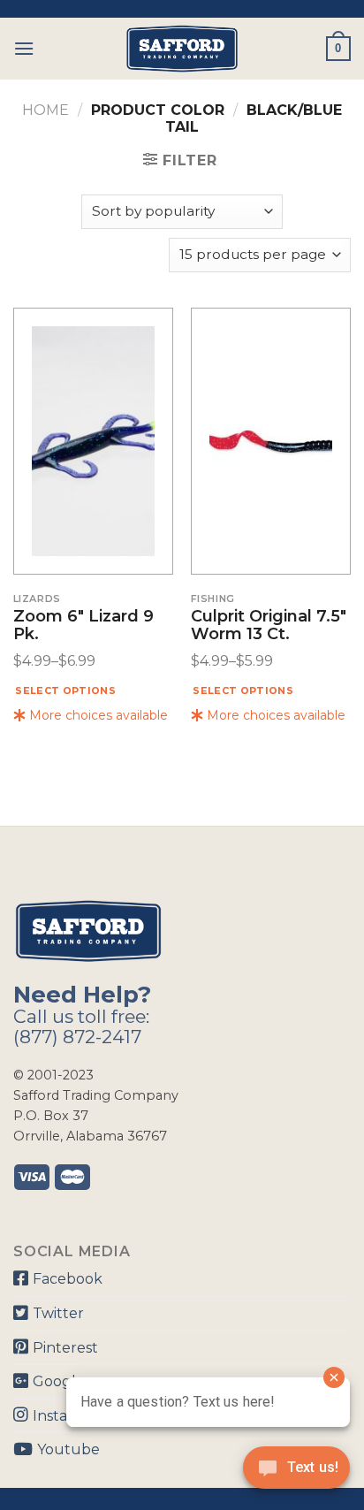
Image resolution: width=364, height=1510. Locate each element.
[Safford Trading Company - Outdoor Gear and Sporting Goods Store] (182, 49)
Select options (65, 690)
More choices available (97, 715)
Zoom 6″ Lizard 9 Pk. (83, 626)
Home (45, 110)
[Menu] (23, 48)
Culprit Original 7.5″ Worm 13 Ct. (268, 626)
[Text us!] (296, 1473)
